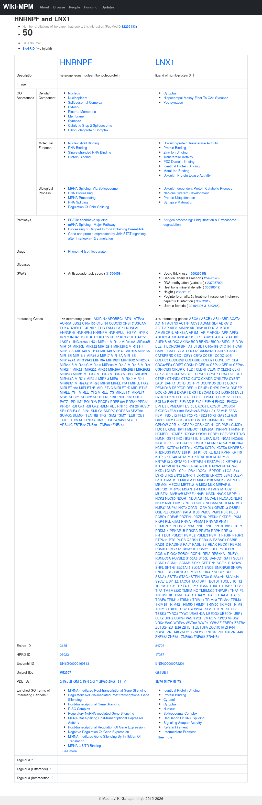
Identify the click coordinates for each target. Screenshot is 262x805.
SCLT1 (238, 558)
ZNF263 (198, 631)
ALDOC (209, 327)
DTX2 (216, 392)
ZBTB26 (175, 627)
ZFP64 (230, 627)
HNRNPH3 (84, 332)
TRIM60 (212, 604)
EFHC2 (236, 396)
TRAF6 (160, 599)
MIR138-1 (136, 346)
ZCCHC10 (216, 627)
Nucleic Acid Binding (83, 143)
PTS (172, 539)
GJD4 (178, 419)
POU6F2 (179, 525)
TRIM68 (225, 604)
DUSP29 (227, 392)
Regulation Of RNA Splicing (88, 206)
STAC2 (184, 576)
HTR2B (239, 433)
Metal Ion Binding (176, 170)
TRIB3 (64, 419)
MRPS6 (175, 489)
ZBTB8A (201, 627)
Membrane (76, 116)
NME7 (179, 502)
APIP (205, 332)
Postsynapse (173, 102)
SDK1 (196, 562)
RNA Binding (77, 147)
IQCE (85, 337)
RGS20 (160, 553)
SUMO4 (78, 415)
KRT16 (160, 456)
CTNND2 (173, 378)
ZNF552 (161, 636)
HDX (158, 429)
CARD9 (220, 350)
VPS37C (66, 424)
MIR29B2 (143, 369)
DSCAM (141, 323)
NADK (210, 493)
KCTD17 (186, 447)
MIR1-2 (115, 341)
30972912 (203, 300)
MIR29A (114, 369)
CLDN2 (226, 369)
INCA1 (75, 337)
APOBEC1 (116, 318)
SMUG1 (97, 410)
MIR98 (105, 383)
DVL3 (239, 392)
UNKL (101, 419)
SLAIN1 (84, 410)
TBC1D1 (213, 581)
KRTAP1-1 (185, 456)
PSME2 (189, 535)
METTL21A (189, 484)
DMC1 (225, 387)
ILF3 (216, 438)
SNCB (209, 567)
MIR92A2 (82, 383)
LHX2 (169, 475)
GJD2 (169, 419)
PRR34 (65, 406)
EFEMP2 (223, 396)
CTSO (185, 378)
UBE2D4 (226, 613)
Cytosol (73, 106)
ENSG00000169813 (74, 663)
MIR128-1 (105, 346)
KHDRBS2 (236, 447)
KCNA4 (237, 443)
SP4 (183, 572)
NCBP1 (74, 396)
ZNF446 (237, 631)
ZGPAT (160, 631)
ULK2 (159, 618)
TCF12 (237, 581)
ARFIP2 (161, 337)
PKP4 (159, 521)
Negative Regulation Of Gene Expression (98, 731)
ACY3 (195, 323)
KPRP (114, 337)
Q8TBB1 (161, 672)
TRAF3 (211, 595)
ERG (101, 327)
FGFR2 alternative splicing (87, 219)
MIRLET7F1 (69, 392)
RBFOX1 (77, 406)
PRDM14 (162, 530)
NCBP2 (86, 396)
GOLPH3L (226, 419)
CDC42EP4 (163, 364)
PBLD (233, 512)
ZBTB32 (80, 424)
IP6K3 (168, 443)
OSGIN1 (175, 512)
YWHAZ (216, 622)
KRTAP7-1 (139, 337)
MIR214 (65, 369)
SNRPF (161, 572)
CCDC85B (176, 360)
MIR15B (66, 355)
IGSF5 (170, 438)
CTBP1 (160, 378)
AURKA (65, 323)
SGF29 (222, 562)
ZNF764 (118, 424)
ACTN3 (172, 323)
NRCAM (212, 502)
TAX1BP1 (198, 581)
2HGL (64, 681)
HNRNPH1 (67, 332)
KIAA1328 (179, 452)
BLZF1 (160, 346)
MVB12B (176, 493)
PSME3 (202, 535)
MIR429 (141, 373)
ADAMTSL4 (209, 323)
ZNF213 (186, 631)
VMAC (208, 618)
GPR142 (175, 424)
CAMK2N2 (206, 350)
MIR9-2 (127, 378)
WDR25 (179, 622)
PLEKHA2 (172, 521)
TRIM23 (211, 599)
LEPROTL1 (216, 470)
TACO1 (185, 581)
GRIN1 (210, 424)
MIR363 (128, 373)
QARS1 (192, 539)
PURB (181, 539)
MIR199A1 (67, 360)
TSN (219, 608)
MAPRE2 (233, 479)
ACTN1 (160, 323)
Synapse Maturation (178, 202)
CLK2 (159, 373)
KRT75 (125, 337)
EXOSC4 (228, 406)
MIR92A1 (67, 383)
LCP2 (181, 470)
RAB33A (205, 539)
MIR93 (94, 383)
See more (69, 750)
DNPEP (236, 387)
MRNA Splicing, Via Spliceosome (93, 188)
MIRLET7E (139, 387)
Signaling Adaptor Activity (182, 722)
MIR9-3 (139, 378)
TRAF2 (199, 595)
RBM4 (104, 406)
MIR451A (67, 378)
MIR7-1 (80, 378)
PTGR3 (237, 535)
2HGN (84, 681)
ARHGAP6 (176, 337)
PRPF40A (117, 401)
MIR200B (67, 364)
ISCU (178, 443)
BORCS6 (173, 346)
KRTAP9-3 (213, 466)
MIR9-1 (115, 378)
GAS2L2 (223, 415)
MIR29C (66, 373)
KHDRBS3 (163, 452)
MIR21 (145, 364)
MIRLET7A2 (139, 383)
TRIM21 (198, 599)
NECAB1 (211, 498)
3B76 (159, 681)
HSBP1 (213, 433)
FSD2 (203, 415)
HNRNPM (100, 332)
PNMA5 (212, 521)
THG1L (238, 585)
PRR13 (226, 530)
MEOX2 (174, 484)
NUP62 (172, 507)
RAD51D (161, 544)
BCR (194, 341)
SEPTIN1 (209, 562)
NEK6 (238, 498)
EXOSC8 (162, 410)
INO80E (237, 438)
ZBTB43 (188, 627)
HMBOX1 (192, 429)
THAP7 (226, 585)
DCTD (181, 383)
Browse (59, 7)
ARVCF (208, 337)
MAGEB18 (205, 479)
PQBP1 (237, 525)
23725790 (214, 282)
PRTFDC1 (162, 535)
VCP (199, 618)
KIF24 (192, 452)
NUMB (237, 502)
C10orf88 (212, 346)
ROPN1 (196, 553)
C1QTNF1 (227, 346)
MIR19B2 (128, 360)
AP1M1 (194, 332)
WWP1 (203, 622)
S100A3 (192, 558)
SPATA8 (137, 410)
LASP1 (65, 341)
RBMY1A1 (174, 548)
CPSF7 (128, 323)
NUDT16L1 (126, 396)
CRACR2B (227, 373)
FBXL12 (171, 415)
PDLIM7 (77, 401)
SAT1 (228, 558)
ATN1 (129, 318)
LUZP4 (238, 475)
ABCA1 (194, 318)
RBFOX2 (92, 406)
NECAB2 (226, 498)
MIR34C (116, 373)
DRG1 (193, 392)
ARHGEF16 (193, 337)
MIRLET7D (122, 387)
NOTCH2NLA (195, 502)
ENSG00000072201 (169, 663)
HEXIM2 (169, 429)
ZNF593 (187, 636)
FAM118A (177, 410)
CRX (239, 373)
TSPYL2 (230, 608)
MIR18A (117, 355)
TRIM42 (174, 604)
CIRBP (177, 369)
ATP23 (139, 318)
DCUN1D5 (208, 383)
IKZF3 (64, 337)
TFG (102, 415)
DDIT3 (221, 383)
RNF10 (122, 406)
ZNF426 (224, 631)
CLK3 (169, 373)
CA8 (238, 346)
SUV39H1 (217, 576)
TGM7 (121, 415)
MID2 (203, 484)
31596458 (113, 273)
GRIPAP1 (223, 424)
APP (225, 332)
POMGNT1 (163, 525)
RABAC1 (219, 539)
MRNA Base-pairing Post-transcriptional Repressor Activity (105, 720)
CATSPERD (164, 355)
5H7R (168, 681)
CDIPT (178, 364)
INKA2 (225, 438)
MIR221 (78, 369)
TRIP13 (161, 608)
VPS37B (220, 618)
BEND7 (204, 341)
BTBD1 (198, 346)
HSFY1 (132, 332)
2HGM (74, 681)
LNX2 (178, 475)
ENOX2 (232, 401)
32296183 (129, 26)
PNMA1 (187, 521)
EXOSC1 (214, 406)
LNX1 (165, 61)
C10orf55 (88, 323)
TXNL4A (89, 419)
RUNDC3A (163, 558)
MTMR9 (213, 489)
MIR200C (82, 364)
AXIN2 (185, 341)
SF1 (63, 410)
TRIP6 (172, 608)
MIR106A (128, 341)
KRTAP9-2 (196, 466)
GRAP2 (188, 424)
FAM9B (221, 410)
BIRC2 (226, 341)
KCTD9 (221, 447)
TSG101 (209, 608)
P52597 (65, 672)
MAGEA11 (188, 479)
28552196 (183, 291)
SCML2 (172, 562)
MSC (202, 489)
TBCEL (226, 581)
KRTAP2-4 (198, 461)
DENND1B (163, 387)
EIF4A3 (197, 401)
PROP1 (103, 401)
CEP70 (204, 364)
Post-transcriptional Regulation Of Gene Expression (106, 727)
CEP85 (238, 364)
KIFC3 (203, 452)
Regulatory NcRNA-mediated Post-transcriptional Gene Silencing (108, 697)
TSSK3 (160, 613)
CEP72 (215, 364)
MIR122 (91, 346)
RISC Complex (79, 708)
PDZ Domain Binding (178, 161)
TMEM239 (206, 590)
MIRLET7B (87, 387)
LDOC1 (201, 470)
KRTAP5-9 (163, 466)
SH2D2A (234, 562)
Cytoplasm (171, 93)
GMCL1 (200, 419)
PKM (237, 516)
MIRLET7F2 (88, 392)
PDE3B (172, 516)
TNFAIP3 (237, 590)
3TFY (122, 681)
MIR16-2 (92, 355)
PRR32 (143, 401)
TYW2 (183, 613)
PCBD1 (160, 516)
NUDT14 (225, 502)
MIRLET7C (104, 387)
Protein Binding (79, 156)
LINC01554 (79, 341)
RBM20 (235, 544)
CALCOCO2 (189, 350)
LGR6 (159, 475)
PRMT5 (204, 530)
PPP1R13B (221, 525)
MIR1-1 (103, 341)
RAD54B (175, 544)
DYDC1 (160, 396)
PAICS (206, 512)
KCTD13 (173, 447)
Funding (90, 7)
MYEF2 (189, 493)
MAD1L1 (172, 479)
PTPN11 (161, 539)
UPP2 (169, 618)
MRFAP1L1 (224, 484)
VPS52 (233, 618)
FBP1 (159, 415)
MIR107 (65, 346)
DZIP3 (74, 327)
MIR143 (106, 350)
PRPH (215, 530)
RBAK (212, 544)
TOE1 (140, 415)
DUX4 (64, 327)
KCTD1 (160, 447)
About (44, 7)
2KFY (94, 681)
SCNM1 (185, 562)
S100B (204, 558)
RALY (187, 544)
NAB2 (200, 493)
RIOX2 (172, 553)
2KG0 (103, 681)
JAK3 (187, 443)
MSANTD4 (190, 489)
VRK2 (159, 622)
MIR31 (78, 373)
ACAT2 (235, 318)
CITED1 (189, 369)
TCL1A (160, 585)
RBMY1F (189, 548)
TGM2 (111, 415)
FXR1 (212, 415)
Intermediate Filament (179, 731)
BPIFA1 (186, 346)
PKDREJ (226, 516)
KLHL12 (214, 452)
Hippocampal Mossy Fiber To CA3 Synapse (195, 97)
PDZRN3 (185, 516)
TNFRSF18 (163, 595)
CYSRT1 (235, 378)
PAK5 (216, 512)
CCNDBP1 (223, 360)
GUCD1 (236, 424)
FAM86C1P (114, 327)
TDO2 (170, 585)
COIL (190, 373)
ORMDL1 (206, 507)
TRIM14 (76, 419)
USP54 (111, 419)
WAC (168, 622)
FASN (232, 410)
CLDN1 (201, 369)
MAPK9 (219, 479)
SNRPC (109, 410)
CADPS (173, 350)
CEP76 (227, 364)
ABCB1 (206, 318)
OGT (138, 396)
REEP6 (217, 548)
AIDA (174, 327)
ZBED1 (228, 622)
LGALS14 (232, 470)
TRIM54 (199, 604)
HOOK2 (189, 433)
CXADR (207, 378)
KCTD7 (210, 447)
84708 (159, 645)
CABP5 (160, 350)
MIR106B (143, 341)
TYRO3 (172, 613)
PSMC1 (177, 535)
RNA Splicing (78, 202)
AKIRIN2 (100, 318)
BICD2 (216, 341)
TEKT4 (181, 585)
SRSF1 (219, 572)
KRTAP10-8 (203, 456)
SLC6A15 (183, 567)
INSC (159, 443)
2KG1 (112, 681)
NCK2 (159, 498)
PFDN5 (213, 516)
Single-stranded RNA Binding (89, 152)
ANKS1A (181, 332)
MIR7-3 (103, 378)
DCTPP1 (193, 383)
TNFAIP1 (222, 590)
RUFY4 (233, 553)
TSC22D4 (195, 608)
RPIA (207, 553)
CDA (235, 360)
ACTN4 (184, 323)
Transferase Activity (178, 156)
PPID (199, 525)
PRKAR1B (177, 530)
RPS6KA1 (219, 553)
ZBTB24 (161, 627)
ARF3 (234, 332)
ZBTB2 (239, 622)
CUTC (195, 378)
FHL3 (182, 415)
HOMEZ (176, 433)
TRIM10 (173, 599)
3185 (63, 645)
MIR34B (103, 373)
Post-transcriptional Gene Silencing (94, 704)
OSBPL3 (161, 512)
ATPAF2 (221, 337)
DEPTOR (178, 387)
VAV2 (122, 419)
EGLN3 (160, 401)
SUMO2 (66, 415)
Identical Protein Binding (181, 166)
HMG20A (206, 429)
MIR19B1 (113, 360)
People (74, 7)
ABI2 (217, 318)
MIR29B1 (128, 369)
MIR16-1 (79, 355)
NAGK (221, 493)
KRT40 (172, 456)
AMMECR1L (164, 332)
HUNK (160, 438)
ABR (225, 318)
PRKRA (192, 530)
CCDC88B (192, 360)
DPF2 (172, 392)
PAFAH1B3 (191, 512)
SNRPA (236, 567)
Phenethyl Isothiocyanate (87, 251)
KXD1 (159, 470)
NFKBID (111, 396)
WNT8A (191, 622)
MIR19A (99, 360)
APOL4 (215, 332)
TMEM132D (172, 590)
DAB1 (159, 383)
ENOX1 (220, 401)
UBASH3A (197, 613)
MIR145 (118, 350)
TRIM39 (161, 604)
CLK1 (236, 369)
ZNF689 (106, 424)
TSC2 (182, 608)
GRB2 (199, 424)
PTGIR (226, 535)
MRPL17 (138, 392)
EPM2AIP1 (175, 406)
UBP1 (238, 613)
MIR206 (108, 364)
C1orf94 (102, 323)
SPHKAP (206, 572)
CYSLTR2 (221, 378)
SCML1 (160, 562)
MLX (211, 484)
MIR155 (131, 350)
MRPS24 (162, 489)
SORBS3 (123, 410)
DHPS (214, 387)
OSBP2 (234, 507)
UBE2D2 (212, 613)
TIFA (158, 590)
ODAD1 (193, 507)
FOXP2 (192, 415)
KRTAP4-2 (233, 461)
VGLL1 (132, 419)
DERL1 (192, 387)
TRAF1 (188, 595)
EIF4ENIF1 (88, 327)
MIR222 (90, 369)
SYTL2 (174, 581)
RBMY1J (204, 548)
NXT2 (182, 507)
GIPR (159, 419)
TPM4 (177, 595)
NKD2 (159, 502)
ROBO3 (183, 553)
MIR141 (93, 350)
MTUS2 (226, 489)
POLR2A (90, 401)
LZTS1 (160, 479)
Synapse (74, 120)
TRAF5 (234, 595)
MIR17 (105, 355)
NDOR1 (182, 498)
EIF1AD (185, 401)
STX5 (205, 576)
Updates (108, 7)
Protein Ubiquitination (179, 197)
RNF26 (133, 406)
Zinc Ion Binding (175, 152)
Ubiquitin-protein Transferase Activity (190, 143)
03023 (64, 654)
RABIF (232, 539)
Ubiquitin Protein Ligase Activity (187, 175)
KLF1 (94, 337)
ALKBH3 (222, 327)
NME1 (169, 502)
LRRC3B (202, 475)
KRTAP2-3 (181, 461)
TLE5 (131, 415)
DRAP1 (182, 392)
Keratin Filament (175, 727)
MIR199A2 (84, 360)
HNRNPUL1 (117, 332)
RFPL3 (229, 548)
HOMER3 (162, 433)
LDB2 (191, 470)
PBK (224, 512)
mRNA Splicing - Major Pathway (92, 224)
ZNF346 (211, 631)
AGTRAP (162, 327)
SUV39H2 (233, 576)
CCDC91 (207, 360)
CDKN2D (191, 364)
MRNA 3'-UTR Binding (84, 745)
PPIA (190, 525)
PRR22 (131, 401)
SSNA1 (160, 576)
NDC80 (170, 498)
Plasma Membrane (82, 111)
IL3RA (207, 438)
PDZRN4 (199, 516)
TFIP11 (193, 585)
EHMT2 (172, 401)
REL (113, 406)
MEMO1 (161, 484)
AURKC (173, 341)
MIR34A (90, 373)
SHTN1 (170, 567)
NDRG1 (98, 396)
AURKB (161, 341)
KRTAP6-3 (180, 466)
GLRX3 (188, 419)
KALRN (209, 443)
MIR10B (78, 346)
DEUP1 (203, 387)
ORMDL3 (221, 507)
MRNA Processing (81, 197)
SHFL (159, 567)
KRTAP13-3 (164, 461)
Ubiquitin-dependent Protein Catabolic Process (197, 188)
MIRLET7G (106, 392)
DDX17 (232, 383)
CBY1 (188, 355)
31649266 (211, 305)
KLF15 (104, 337)
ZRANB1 (213, 636)
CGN (158, 369)
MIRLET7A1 (120, 383)
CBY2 (197, 355)
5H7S (177, 681)
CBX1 (178, 355)
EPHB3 (160, 406)
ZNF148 (173, 631)
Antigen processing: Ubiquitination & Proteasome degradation (199, 222)
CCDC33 (115, 323)
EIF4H (209, 401)
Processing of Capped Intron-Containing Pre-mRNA (106, 229)
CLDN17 (214, 369)
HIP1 (180, 429)
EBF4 (184, 396)
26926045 (198, 273)
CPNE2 (200, 373)
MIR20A (121, 364)
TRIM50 (187, 604)
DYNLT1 (173, 396)
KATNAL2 (223, 443)
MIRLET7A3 (69, 387)
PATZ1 (65, 401)
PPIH (208, 525)
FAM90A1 (208, 410)
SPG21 (192, 572)
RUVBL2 (178, 558)
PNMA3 (199, 521)
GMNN (212, 419)
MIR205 (95, 364)
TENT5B (91, 415)
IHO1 (180, 438)
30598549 (212, 287)
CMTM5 (179, 373)
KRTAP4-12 (215, 461)
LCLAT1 (171, 470)
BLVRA (237, 341)
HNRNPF (76, 61)
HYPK (143, 332)
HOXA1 (201, 433)
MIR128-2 (120, 346)
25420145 (211, 277)
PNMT (223, 521)
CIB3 (167, 369)
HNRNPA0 (131, 327)
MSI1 (64, 396)
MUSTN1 (162, 493)
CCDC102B (223, 355)
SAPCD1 (216, 558)
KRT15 (237, 452)
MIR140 (81, 350)
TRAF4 (222, 595)
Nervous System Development (186, 192)
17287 (159, 654)
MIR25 (102, 369)
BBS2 (76, 323)
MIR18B (130, 355)
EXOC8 (200, 406)
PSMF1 (214, 535)
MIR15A (144, 350)
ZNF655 (199, 636)
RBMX (160, 548)
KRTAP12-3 (221, 456)
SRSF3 (231, 572)
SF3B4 (72, 410)
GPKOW (161, 424)
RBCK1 (223, 544)
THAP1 (215, 585)
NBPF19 (233, 493)
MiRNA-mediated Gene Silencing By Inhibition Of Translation (104, 738)
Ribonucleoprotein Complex (88, 129)
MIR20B (134, 364)
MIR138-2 (67, 350)
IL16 (198, 438)
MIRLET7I (122, 392)
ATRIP (233, 337)
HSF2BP (226, 433)
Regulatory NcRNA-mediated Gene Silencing (101, 713)
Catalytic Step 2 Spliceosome (90, 125)
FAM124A (192, 410)
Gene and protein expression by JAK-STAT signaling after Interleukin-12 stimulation (107, 236)
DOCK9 (161, 392)
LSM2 (228, 475)
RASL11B (199, 544)
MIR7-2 (91, 378)
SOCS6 (173, 572)
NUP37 (160, 507)
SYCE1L (161, 581)
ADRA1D (225, 323)
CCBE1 (208, 355)
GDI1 (235, 415)
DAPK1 (170, 383)
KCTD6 (198, 447)
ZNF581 (93, 424)
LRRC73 (216, 475)
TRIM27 (224, 599)
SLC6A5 (197, 567)
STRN (195, 576)
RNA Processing (80, 192)
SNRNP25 (222, 567)
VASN (190, 618)
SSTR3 (172, 576)
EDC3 (194, 396)
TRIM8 (237, 604)
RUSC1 (145, 406)
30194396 (196, 305)
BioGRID (29, 48)
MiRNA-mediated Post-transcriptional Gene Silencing (107, 690)
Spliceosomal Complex (85, 102)
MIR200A (143, 360)
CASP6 (232, 350)
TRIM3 (236, 599)
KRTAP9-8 (229, 466)
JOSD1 (198, 443)
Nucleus (74, 93)
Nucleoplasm (77, 97)
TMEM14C (190, 590)
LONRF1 (189, 475)
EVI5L (189, 406)
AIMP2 (184, 327)
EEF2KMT (207, 396)
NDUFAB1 (196, 498)
